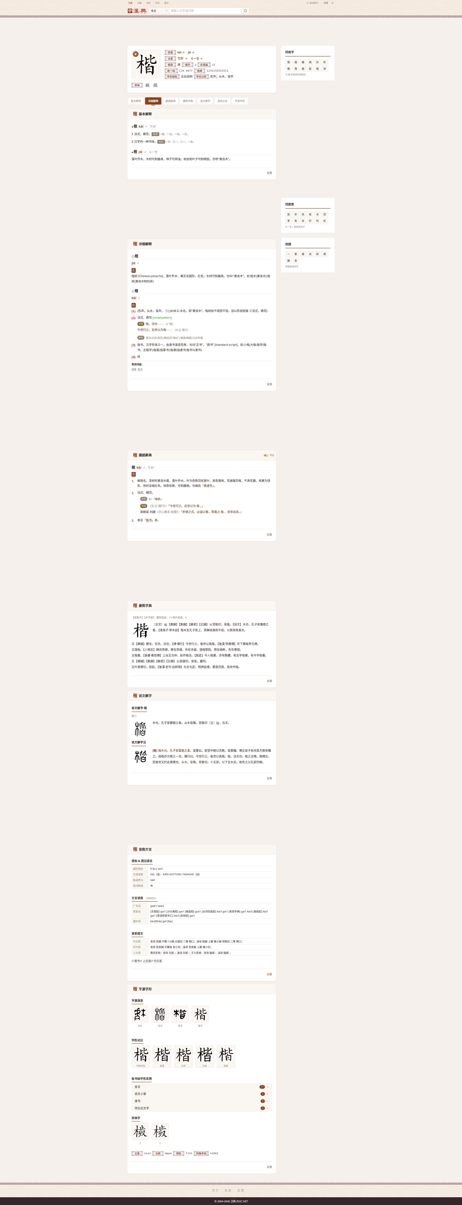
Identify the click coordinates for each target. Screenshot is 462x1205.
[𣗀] (155, 85)
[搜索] (245, 11)
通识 (166, 3)
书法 (157, 3)
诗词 (148, 3)
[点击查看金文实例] (140, 1014)
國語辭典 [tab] (170, 101)
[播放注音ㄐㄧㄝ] (201, 58)
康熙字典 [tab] (188, 101)
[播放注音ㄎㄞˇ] (186, 58)
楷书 (140, 369)
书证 (271, 455)
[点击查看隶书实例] (180, 1014)
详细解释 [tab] (153, 101)
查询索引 (314, 3)
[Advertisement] (231, 29)
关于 (215, 1190)
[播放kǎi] (183, 52)
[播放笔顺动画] (136, 54)
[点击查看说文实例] (160, 1014)
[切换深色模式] (332, 3)
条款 (228, 1190)
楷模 (134, 369)
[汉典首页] (137, 11)
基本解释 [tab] (136, 101)
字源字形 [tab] (240, 101)
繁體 (326, 3)
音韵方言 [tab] (222, 101)
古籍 (139, 3)
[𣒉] (147, 85)
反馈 (269, 173)
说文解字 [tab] (205, 101)
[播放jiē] (193, 52)
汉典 (130, 3)
